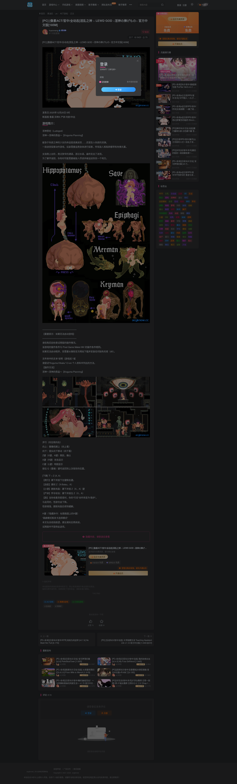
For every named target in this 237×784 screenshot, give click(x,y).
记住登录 (105, 82)
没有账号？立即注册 (107, 69)
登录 (120, 89)
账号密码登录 (132, 81)
